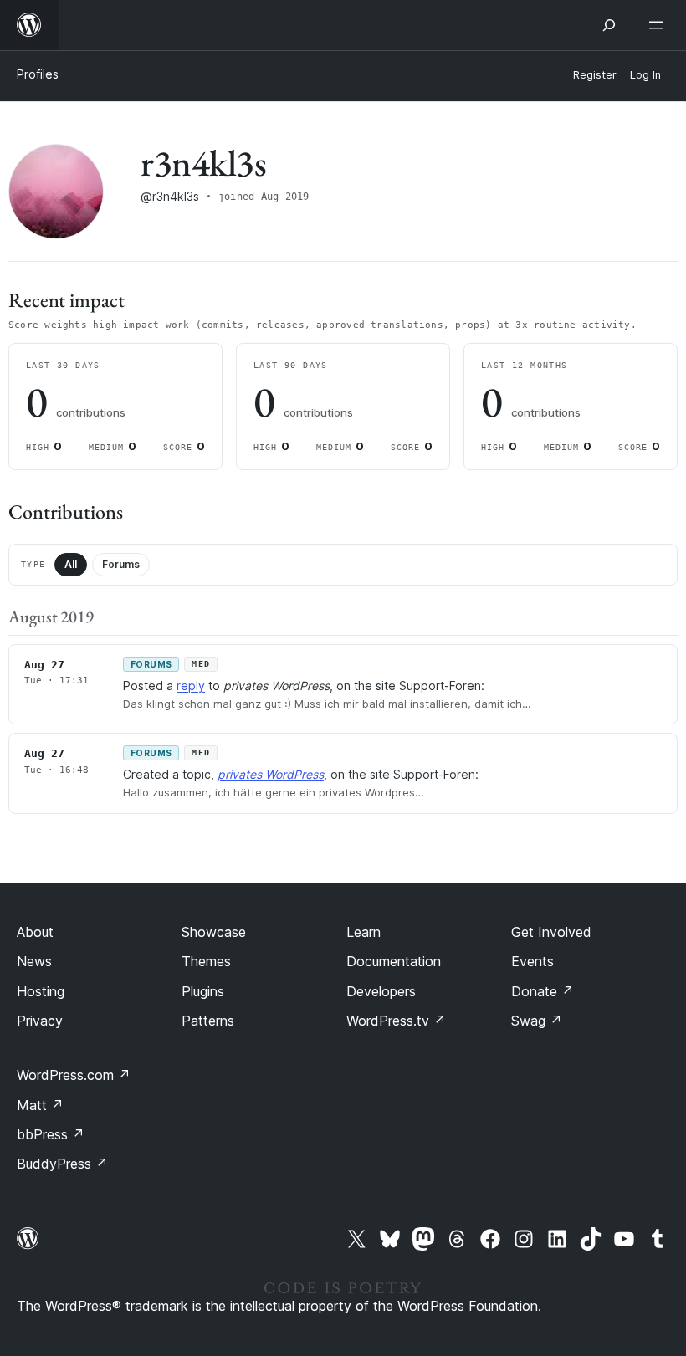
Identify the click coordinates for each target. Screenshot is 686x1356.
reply (191, 685)
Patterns (208, 1020)
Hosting (40, 991)
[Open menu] (659, 25)
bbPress (50, 1134)
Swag (536, 1020)
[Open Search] (609, 25)
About (35, 932)
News (34, 961)
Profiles (38, 74)
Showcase (214, 932)
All (70, 564)
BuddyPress (62, 1163)
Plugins (203, 991)
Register (595, 75)
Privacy (40, 1020)
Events (532, 961)
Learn (363, 932)
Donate (542, 991)
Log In (645, 75)
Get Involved (551, 932)
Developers (381, 991)
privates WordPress (271, 774)
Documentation (393, 961)
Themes (206, 961)
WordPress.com (74, 1075)
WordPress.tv (396, 1020)
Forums (121, 564)
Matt (40, 1105)
